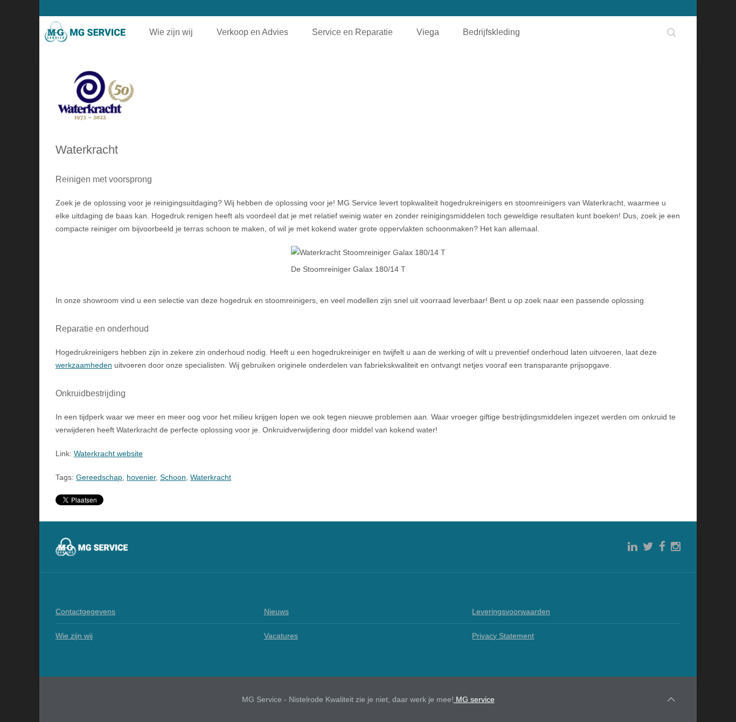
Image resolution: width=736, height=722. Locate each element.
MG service (474, 699)
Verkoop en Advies (252, 32)
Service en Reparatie (352, 32)
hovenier (141, 477)
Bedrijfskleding (491, 32)
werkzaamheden (83, 365)
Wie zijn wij (171, 32)
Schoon (173, 477)
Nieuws (276, 611)
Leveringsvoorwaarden (511, 611)
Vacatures (281, 635)
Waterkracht (210, 477)
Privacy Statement (503, 635)
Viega (427, 32)
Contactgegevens (85, 611)
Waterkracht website (108, 453)
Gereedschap (99, 477)
